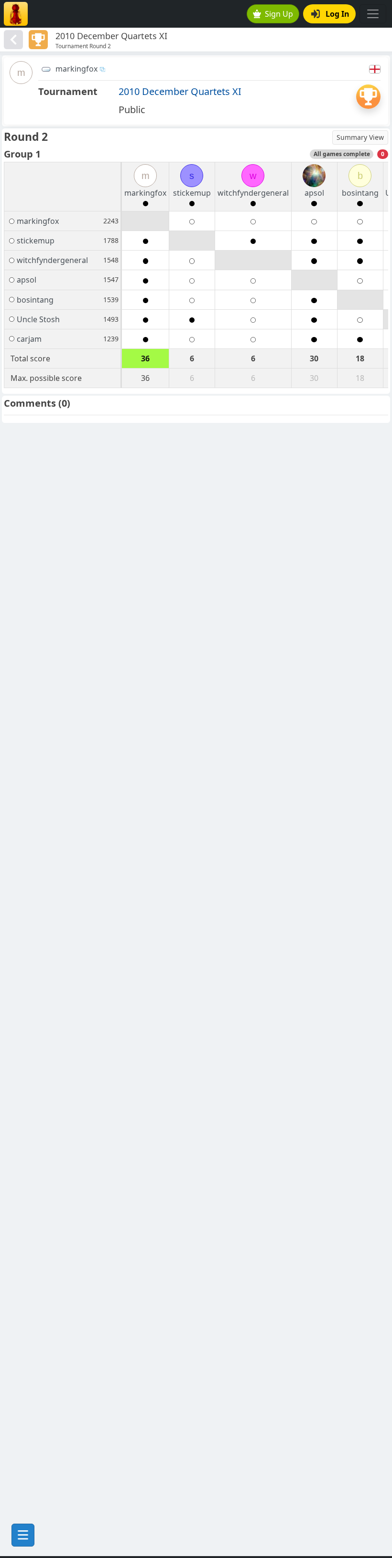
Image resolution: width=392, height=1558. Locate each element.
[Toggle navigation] (372, 13)
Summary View (360, 137)
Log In (337, 14)
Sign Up (279, 14)
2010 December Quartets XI (180, 91)
